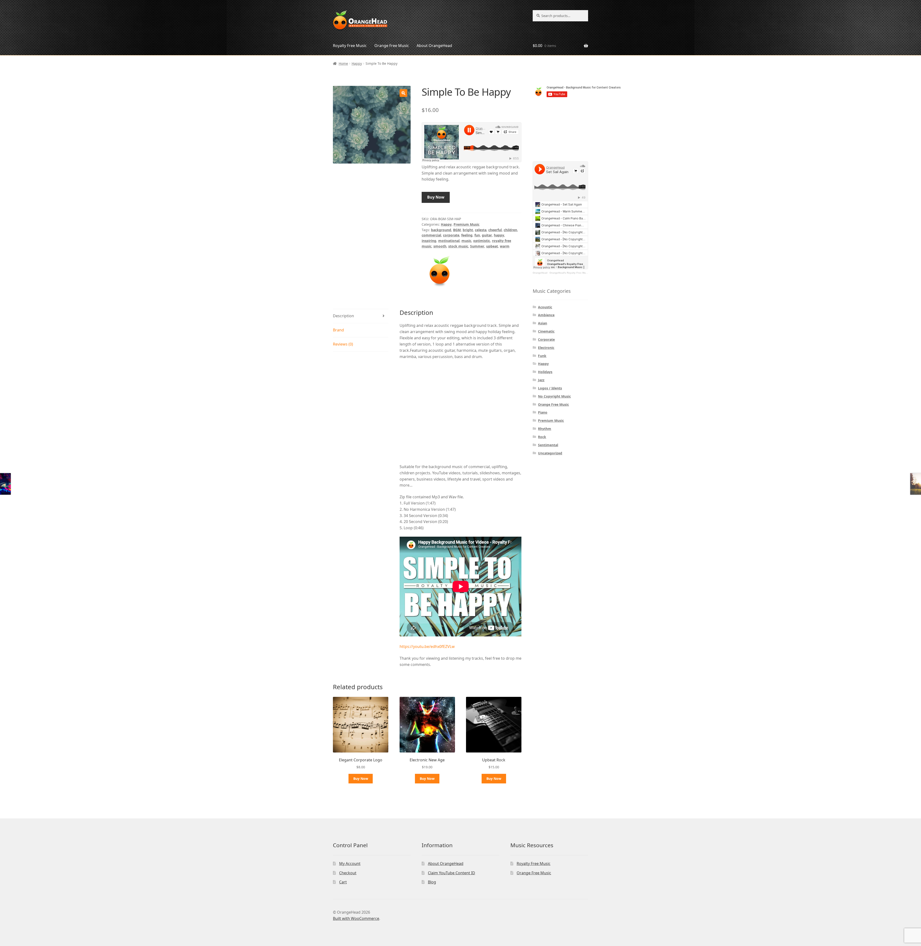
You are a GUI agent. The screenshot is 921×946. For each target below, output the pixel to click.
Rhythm (544, 428)
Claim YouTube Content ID (451, 872)
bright (468, 230)
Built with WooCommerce (356, 918)
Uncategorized (550, 453)
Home (343, 63)
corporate (451, 235)
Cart (343, 882)
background (441, 230)
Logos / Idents (550, 388)
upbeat (492, 246)
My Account (349, 863)
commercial (431, 235)
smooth (439, 246)
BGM (457, 230)
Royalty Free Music (350, 45)
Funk (542, 355)
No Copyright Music (554, 396)
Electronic (546, 347)
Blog (432, 882)
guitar (487, 235)
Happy (357, 63)
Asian (542, 323)
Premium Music (466, 224)
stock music (458, 246)
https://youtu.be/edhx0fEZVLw (427, 646)
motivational (449, 240)
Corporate (546, 339)
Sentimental (548, 445)
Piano (542, 412)
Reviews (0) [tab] (343, 344)
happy (499, 235)
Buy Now (435, 197)
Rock (542, 437)
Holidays (545, 372)
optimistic (481, 240)
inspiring (429, 240)
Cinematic (546, 331)
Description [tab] (343, 315)
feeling (466, 235)
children (510, 230)
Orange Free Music (391, 45)
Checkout (347, 872)
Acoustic (545, 307)
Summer (477, 246)
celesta (480, 230)
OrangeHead (540, 272)
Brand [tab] (338, 330)
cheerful (495, 230)
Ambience (546, 315)
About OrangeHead (434, 45)
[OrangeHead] (440, 271)
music (466, 240)
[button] (403, 93)
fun (477, 235)
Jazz (541, 380)
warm (504, 246)
